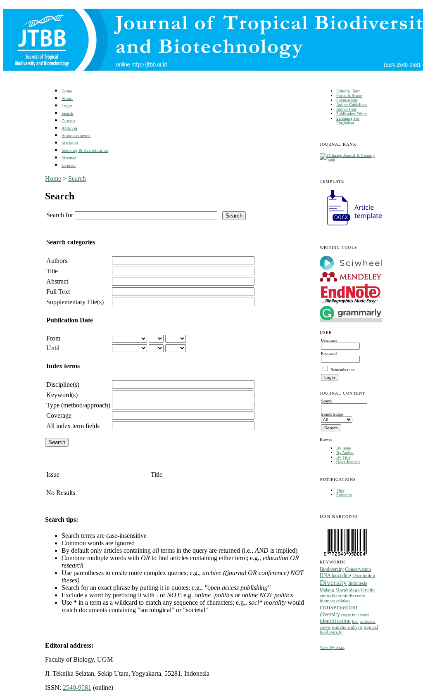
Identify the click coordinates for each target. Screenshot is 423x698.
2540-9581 (77, 687)
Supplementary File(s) (75, 301)
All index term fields (73, 425)
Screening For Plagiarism (347, 120)
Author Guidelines (351, 104)
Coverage (58, 415)
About (67, 98)
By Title (343, 457)
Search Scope (332, 414)
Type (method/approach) (78, 405)
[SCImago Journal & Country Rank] (349, 160)
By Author (345, 452)
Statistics (70, 143)
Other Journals (348, 461)
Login (67, 106)
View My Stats (332, 647)
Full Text (58, 291)
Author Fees (346, 109)
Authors (56, 260)
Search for (59, 214)
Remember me (342, 369)
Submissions (347, 100)
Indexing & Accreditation (85, 150)
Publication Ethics (351, 113)
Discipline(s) (62, 384)
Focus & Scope (349, 95)
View (340, 490)
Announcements (76, 135)
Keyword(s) (62, 394)
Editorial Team (348, 91)
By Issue (343, 448)
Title (52, 270)
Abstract (57, 281)
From (53, 338)
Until (52, 347)
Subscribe (344, 494)
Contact (69, 165)
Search (68, 113)
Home (67, 91)
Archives (70, 128)
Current (69, 120)
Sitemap (69, 158)
